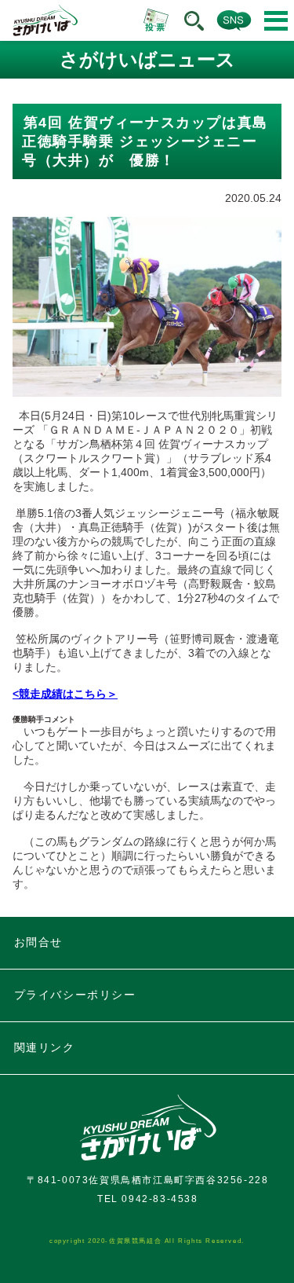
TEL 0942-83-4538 (147, 1198)
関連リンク (44, 1047)
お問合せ (38, 942)
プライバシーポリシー (75, 994)
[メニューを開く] (276, 21)
